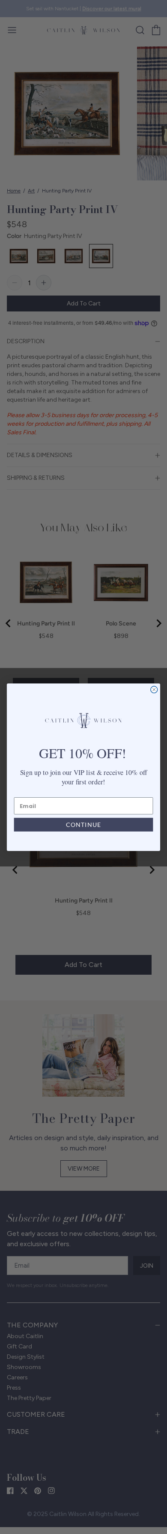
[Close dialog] (154, 689)
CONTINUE (83, 825)
